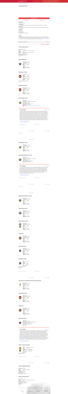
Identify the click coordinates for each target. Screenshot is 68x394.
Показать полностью (46, 38)
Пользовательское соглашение (45, 391)
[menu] (19, 1)
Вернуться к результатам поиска (24, 3)
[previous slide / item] (19, 11)
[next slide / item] (48, 11)
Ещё (20, 34)
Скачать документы (26, 20)
